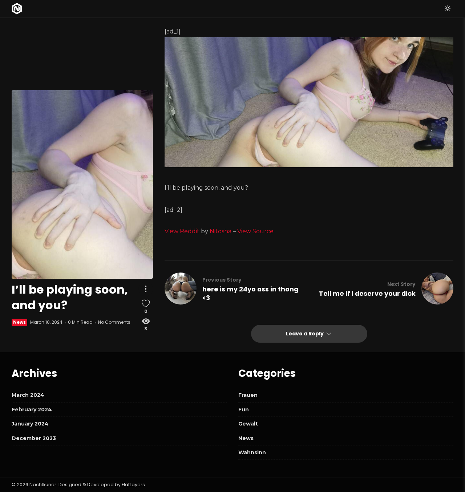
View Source (255, 231)
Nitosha (220, 231)
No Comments (114, 322)
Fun (243, 409)
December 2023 (34, 438)
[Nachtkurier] (17, 9)
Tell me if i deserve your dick (367, 293)
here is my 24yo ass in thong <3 (250, 293)
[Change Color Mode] (447, 9)
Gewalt (248, 423)
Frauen (248, 395)
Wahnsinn (252, 452)
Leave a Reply (305, 333)
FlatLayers (133, 484)
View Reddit (182, 231)
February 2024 (32, 409)
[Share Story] (145, 289)
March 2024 (28, 395)
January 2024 (30, 423)
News (19, 322)
